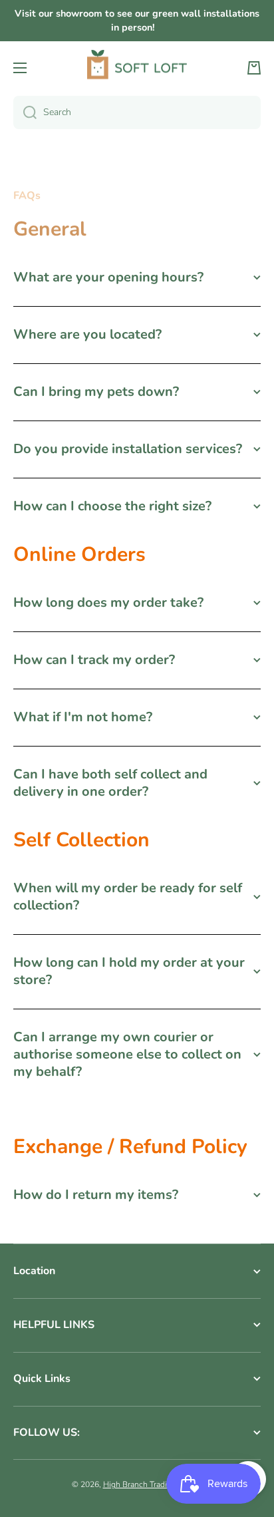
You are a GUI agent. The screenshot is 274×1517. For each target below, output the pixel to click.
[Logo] (137, 68)
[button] (254, 68)
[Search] (25, 112)
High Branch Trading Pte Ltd (153, 1484)
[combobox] (137, 112)
